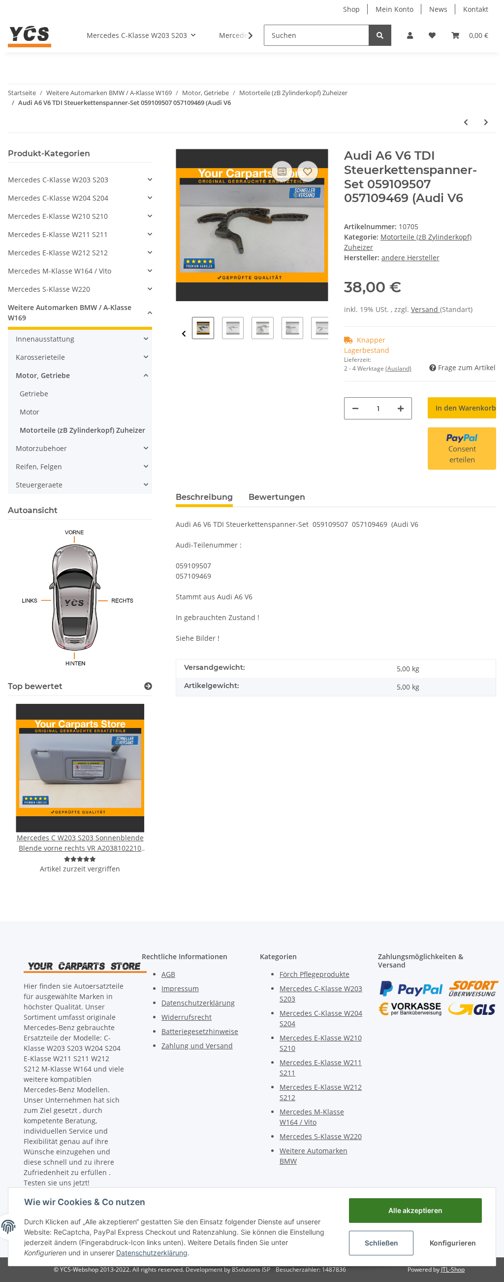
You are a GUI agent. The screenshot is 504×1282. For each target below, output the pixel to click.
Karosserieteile (40, 357)
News (438, 9)
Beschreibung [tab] (204, 497)
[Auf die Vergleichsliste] (282, 171)
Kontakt (475, 9)
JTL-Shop (453, 1269)
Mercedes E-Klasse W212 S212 (58, 252)
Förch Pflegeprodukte (314, 974)
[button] (410, 35)
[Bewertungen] (80, 859)
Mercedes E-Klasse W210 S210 (58, 216)
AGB (168, 974)
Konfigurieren (453, 1243)
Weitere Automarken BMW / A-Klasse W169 (69, 312)
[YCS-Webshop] (29, 35)
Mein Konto (394, 9)
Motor (29, 411)
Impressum (180, 988)
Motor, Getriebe (43, 375)
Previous (184, 334)
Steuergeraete (39, 484)
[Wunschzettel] (432, 35)
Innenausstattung (45, 339)
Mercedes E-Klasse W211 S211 (58, 234)
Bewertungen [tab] (277, 497)
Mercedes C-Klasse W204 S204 (58, 198)
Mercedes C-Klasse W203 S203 (58, 179)
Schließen (381, 1243)
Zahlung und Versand (197, 1045)
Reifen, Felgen (39, 466)
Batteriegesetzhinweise (199, 1031)
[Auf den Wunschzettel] (307, 171)
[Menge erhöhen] (400, 408)
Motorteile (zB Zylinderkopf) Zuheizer (82, 430)
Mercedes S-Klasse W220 (49, 289)
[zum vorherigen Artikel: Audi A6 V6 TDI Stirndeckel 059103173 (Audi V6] (466, 122)
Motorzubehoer (41, 448)
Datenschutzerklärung (198, 1002)
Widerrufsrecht (186, 1017)
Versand (425, 309)
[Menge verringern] (355, 408)
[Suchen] (380, 35)
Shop (351, 9)
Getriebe (34, 393)
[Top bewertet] (148, 686)
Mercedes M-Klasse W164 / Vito (59, 271)
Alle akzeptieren (415, 1210)
